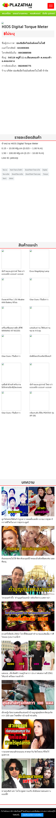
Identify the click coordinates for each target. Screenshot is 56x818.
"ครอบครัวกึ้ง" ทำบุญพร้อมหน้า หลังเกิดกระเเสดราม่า (26, 598)
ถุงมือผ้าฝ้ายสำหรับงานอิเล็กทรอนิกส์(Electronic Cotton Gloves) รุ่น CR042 (13, 387)
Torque (45, 174)
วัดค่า (5, 178)
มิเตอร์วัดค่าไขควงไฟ (32, 170)
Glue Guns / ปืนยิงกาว (39, 299)
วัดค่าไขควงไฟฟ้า (16, 170)
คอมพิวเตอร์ (35, 13)
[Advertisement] (28, 103)
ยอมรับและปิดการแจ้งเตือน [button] (32, 815)
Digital (45, 170)
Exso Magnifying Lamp (39, 271)
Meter (11, 178)
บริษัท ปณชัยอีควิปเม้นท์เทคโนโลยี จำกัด (27, 70)
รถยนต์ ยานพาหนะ (20, 13)
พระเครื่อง (6, 13)
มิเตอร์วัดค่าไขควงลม (33, 174)
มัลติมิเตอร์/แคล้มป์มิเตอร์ (40, 356)
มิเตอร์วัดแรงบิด (17, 174)
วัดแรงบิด (6, 174)
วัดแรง (5, 170)
